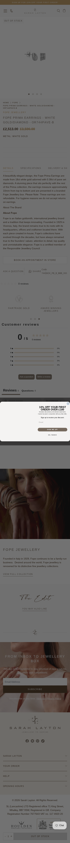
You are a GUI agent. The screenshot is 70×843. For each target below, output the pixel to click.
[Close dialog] (68, 404)
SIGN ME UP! (52, 429)
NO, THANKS (52, 434)
